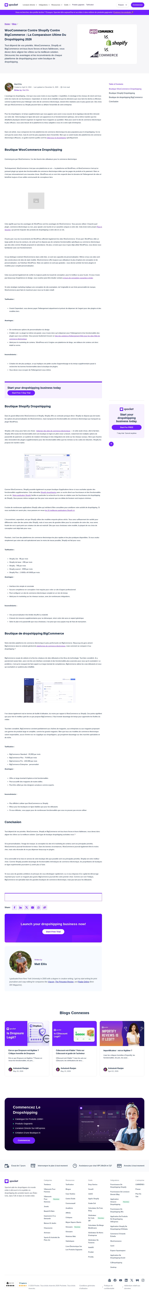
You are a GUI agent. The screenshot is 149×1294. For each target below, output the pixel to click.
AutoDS (91, 1247)
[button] (30, 5)
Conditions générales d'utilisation (87, 1287)
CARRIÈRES (139, 1184)
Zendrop (113, 1267)
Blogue (68, 1189)
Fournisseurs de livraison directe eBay (119, 1193)
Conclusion (113, 102)
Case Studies (70, 1194)
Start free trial (53, 932)
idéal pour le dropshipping (56, 138)
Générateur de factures (93, 1241)
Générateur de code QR (92, 1218)
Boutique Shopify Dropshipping (122, 93)
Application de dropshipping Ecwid (117, 1256)
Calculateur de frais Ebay (95, 1209)
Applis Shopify (93, 1199)
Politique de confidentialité (109, 1287)
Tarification (90, 5)
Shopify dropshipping (48, 492)
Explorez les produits (122, 12)
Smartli (90, 1189)
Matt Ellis (18, 84)
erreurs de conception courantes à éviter (78, 278)
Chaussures (48, 1228)
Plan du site (138, 1195)
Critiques (69, 1217)
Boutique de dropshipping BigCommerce (126, 97)
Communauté (70, 1203)
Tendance (47, 1184)
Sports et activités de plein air (52, 1239)
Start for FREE (126, 427)
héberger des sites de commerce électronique (53, 431)
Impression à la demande (50, 1217)
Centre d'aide (70, 1199)
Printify (90, 1257)
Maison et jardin (50, 1223)
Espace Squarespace (117, 1250)
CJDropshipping (116, 1262)
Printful (91, 1252)
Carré (112, 1246)
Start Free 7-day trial (21, 393)
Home (7, 24)
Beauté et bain (49, 1211)
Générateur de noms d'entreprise (95, 1234)
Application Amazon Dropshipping (115, 1201)
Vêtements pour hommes (47, 1199)
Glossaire (69, 1227)
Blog (14, 24)
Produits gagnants (78, 5)
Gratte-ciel (92, 1203)
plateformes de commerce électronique (51, 646)
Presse (137, 1189)
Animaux (47, 1233)
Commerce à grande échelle (117, 1235)
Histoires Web (71, 1236)
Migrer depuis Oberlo (73, 1222)
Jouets (46, 1206)
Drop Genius (92, 1184)
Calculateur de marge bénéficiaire (96, 1226)
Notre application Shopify (22, 495)
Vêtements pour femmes (49, 1190)
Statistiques (70, 1241)
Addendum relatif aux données (132, 1287)
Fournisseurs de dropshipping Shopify (118, 1186)
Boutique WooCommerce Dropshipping (125, 89)
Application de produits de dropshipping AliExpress (119, 1219)
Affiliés (68, 1213)
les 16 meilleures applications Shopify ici (60, 510)
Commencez (137, 5)
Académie (69, 1208)
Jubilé (90, 1194)
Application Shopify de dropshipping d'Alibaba (119, 1227)
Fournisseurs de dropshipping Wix (116, 1210)
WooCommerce (115, 1241)
